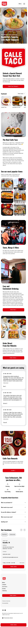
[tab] (4, 534)
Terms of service (6, 601)
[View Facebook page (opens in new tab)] (3, 610)
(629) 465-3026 (6, 555)
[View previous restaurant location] (21, 530)
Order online (13, 566)
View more (5, 382)
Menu (20, 3)
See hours (22, 562)
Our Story (4, 586)
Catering (4, 590)
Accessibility (5, 603)
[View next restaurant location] (24, 530)
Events (4, 588)
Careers (4, 584)
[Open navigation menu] (24, 3)
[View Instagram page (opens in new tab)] (5, 610)
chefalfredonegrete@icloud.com (10, 558)
